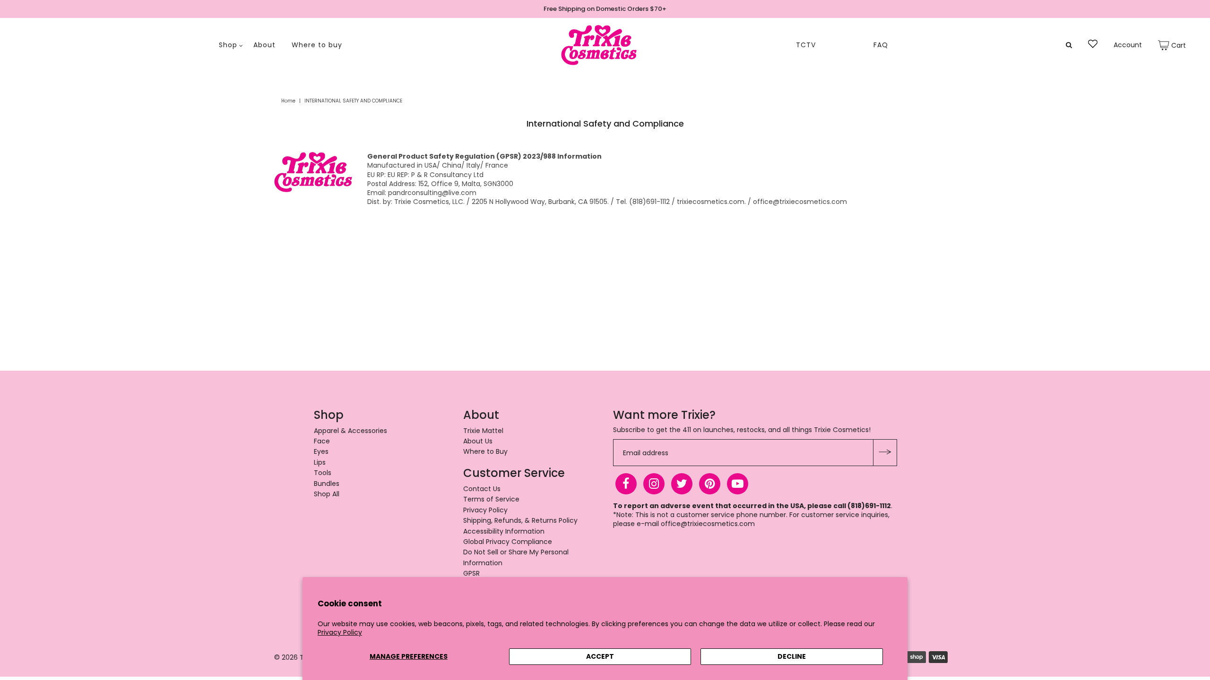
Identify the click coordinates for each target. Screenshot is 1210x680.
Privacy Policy (340, 632)
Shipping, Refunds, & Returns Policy (520, 520)
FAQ (880, 45)
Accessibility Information (503, 531)
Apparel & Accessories (350, 430)
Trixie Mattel (483, 430)
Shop (228, 45)
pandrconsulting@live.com (432, 192)
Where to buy (317, 45)
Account (1128, 45)
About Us (478, 441)
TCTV (806, 45)
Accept (600, 656)
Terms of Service (491, 499)
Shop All (326, 494)
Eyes (321, 451)
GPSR (471, 573)
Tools (322, 472)
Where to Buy (485, 451)
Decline (792, 656)
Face (322, 441)
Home (288, 100)
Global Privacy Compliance (507, 541)
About (264, 45)
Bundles (326, 483)
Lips (320, 462)
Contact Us (482, 488)
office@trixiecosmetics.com (708, 523)
